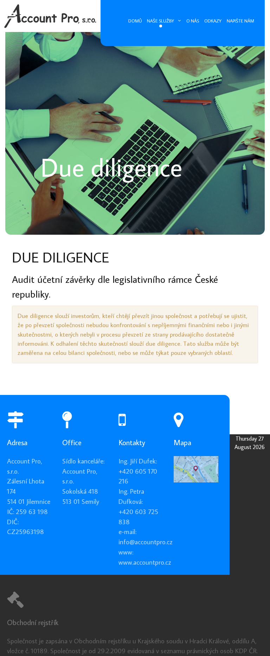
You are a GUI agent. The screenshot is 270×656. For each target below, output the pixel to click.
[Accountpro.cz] (50, 13)
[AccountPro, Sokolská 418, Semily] (196, 468)
